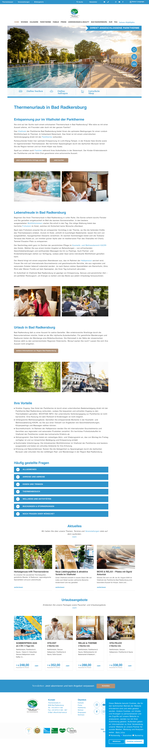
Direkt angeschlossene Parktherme (114, 28)
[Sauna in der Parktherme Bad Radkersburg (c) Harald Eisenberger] (85, 186)
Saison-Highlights (127, 22)
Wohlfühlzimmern (35, 223)
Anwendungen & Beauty (78, 22)
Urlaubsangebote (74, 600)
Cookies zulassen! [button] (134, 741)
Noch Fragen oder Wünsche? (39, 514)
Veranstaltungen (24, 2)
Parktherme (45, 22)
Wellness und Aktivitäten (37, 499)
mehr (74, 537)
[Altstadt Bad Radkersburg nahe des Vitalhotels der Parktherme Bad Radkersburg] (85, 377)
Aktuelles (74, 526)
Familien (38, 151)
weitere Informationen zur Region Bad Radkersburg (36, 351)
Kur (110, 22)
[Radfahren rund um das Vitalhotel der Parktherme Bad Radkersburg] (37, 377)
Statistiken (127, 735)
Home (16, 22)
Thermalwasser (7, 2)
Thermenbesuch (31, 492)
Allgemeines (30, 469)
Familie (56, 22)
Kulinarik (34, 22)
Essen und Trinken (33, 484)
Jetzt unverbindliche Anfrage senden (30, 160)
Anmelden (106, 686)
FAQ (115, 22)
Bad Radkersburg (99, 22)
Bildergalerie (39, 2)
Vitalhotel (22, 131)
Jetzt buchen (59, 160)
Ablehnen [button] (117, 741)
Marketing (138, 735)
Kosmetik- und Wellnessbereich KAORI (89, 245)
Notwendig (115, 735)
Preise (63, 22)
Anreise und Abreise (34, 477)
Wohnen (24, 22)
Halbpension (86, 261)
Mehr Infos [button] (120, 732)
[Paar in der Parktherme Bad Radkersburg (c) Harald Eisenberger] (37, 186)
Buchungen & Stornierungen (38, 506)
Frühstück (26, 226)
